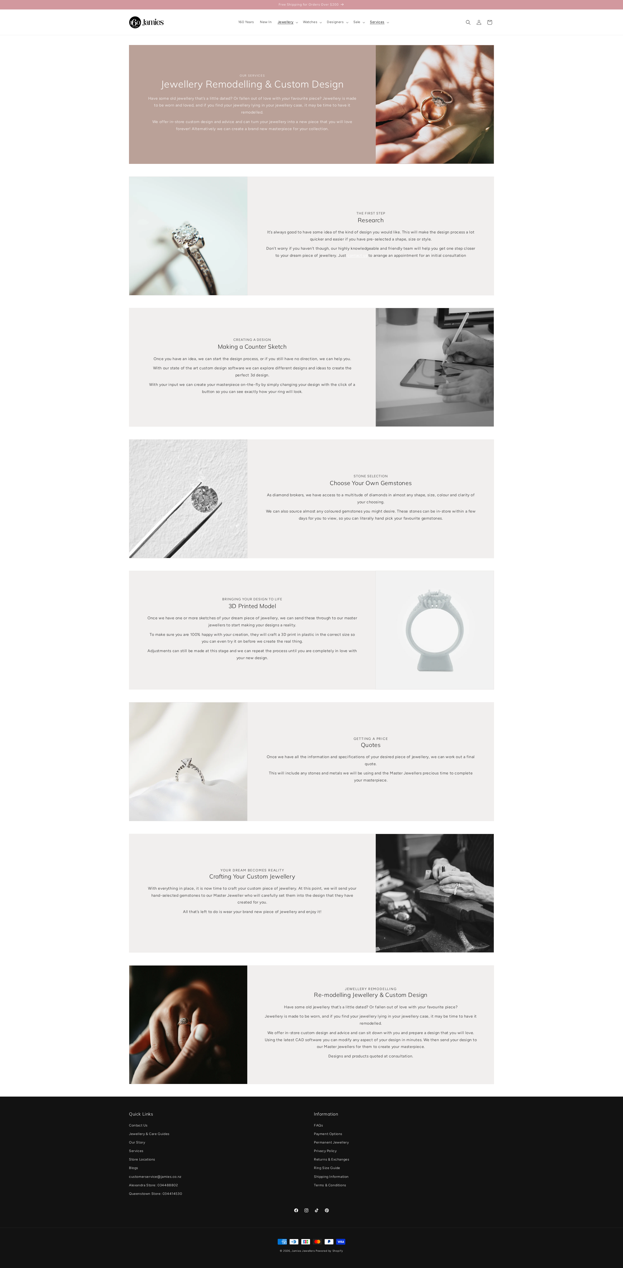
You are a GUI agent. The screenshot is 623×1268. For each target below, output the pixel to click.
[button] (287, 22)
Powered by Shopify (329, 1250)
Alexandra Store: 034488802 (153, 1185)
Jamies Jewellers (303, 1250)
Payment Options (328, 1134)
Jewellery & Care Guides (149, 1134)
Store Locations (142, 1159)
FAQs (318, 1125)
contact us (357, 255)
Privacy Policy (325, 1151)
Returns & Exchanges (331, 1159)
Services (136, 1151)
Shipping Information (331, 1177)
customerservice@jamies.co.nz (155, 1177)
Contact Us (138, 1125)
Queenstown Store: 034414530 (155, 1194)
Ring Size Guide (327, 1168)
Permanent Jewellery (331, 1142)
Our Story (137, 1142)
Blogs (133, 1168)
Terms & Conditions (330, 1185)
